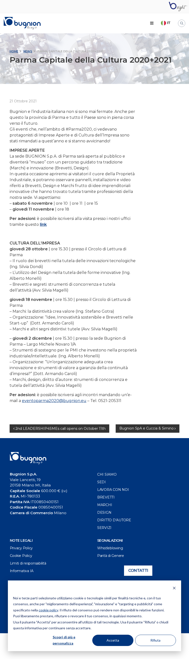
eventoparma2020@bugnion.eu (54, 400)
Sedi (101, 482)
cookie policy (48, 610)
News (27, 51)
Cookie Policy (21, 555)
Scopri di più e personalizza (64, 640)
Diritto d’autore (114, 520)
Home (14, 51)
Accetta (113, 640)
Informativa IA (22, 571)
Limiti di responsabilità (28, 563)
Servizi (104, 527)
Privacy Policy (21, 548)
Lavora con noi (113, 489)
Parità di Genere (110, 555)
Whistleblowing (110, 548)
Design (104, 512)
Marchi (104, 505)
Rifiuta (155, 640)
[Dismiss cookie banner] (174, 589)
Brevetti (106, 497)
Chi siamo (107, 474)
